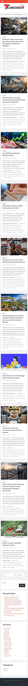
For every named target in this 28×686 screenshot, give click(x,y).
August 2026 (7, 628)
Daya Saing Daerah (16, 339)
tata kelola (20, 232)
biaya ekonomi (5, 449)
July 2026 (6, 630)
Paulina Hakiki (5, 158)
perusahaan (13, 454)
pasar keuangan (11, 175)
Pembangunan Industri (12, 513)
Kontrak (12, 453)
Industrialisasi (16, 120)
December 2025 (8, 643)
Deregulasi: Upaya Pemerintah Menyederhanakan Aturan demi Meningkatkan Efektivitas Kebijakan (12, 599)
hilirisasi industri (15, 508)
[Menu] (2, 1)
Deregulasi (14, 63)
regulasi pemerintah (16, 68)
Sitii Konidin (4, 48)
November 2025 (8, 644)
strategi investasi (11, 400)
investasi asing (10, 174)
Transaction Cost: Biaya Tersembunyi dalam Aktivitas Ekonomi (12, 430)
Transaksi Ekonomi (15, 456)
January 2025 (7, 655)
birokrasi (13, 227)
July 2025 (6, 652)
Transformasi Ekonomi (12, 514)
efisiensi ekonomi (20, 281)
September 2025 (8, 648)
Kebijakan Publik (11, 122)
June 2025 (6, 654)
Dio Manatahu (5, 210)
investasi (20, 562)
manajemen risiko (20, 396)
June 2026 (6, 632)
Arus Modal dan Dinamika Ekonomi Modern (14, 608)
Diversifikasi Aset (14, 395)
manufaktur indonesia (11, 511)
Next (19, 575)
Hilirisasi (14, 119)
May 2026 (6, 633)
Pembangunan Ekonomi (11, 232)
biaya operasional (6, 279)
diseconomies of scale (10, 281)
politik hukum (10, 66)
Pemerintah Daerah (11, 344)
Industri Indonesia (21, 119)
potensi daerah (13, 346)
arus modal (4, 172)
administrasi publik (16, 225)
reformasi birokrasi (19, 66)
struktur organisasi (11, 287)
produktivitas (17, 286)
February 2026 (7, 639)
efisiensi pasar (21, 449)
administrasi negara (6, 63)
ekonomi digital (11, 451)
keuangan (9, 564)
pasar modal (19, 175)
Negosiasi (17, 453)
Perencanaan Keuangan (14, 398)
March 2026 (7, 637)
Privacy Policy (24, 683)
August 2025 (7, 650)
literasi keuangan (11, 396)
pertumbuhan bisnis (18, 284)
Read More (22, 61)
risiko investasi (11, 567)
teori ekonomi (20, 454)
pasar (22, 453)
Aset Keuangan (5, 395)
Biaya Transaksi (13, 449)
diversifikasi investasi (7, 562)
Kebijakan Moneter (19, 174)
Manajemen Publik (15, 230)
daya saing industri (6, 119)
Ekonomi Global (17, 172)
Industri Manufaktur (7, 120)
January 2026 (7, 641)
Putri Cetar (4, 264)
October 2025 (7, 646)
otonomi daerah (14, 341)
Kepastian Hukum (10, 64)
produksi (11, 286)
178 (15, 575)
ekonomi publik (18, 228)
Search (4, 582)
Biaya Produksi (14, 279)
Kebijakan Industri (14, 509)
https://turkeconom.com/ (18, 680)
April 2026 (6, 635)
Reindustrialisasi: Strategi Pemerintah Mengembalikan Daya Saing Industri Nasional (13, 100)
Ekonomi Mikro (20, 282)
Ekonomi (4, 150)
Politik (4, 37)
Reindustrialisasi (11, 124)
